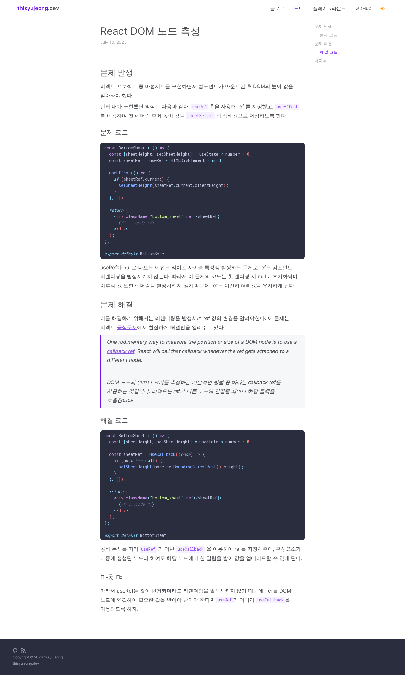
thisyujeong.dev (26, 663)
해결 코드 (329, 52)
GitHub (363, 8)
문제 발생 (323, 26)
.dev (38, 8)
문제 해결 (323, 43)
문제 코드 (328, 34)
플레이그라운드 (329, 8)
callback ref (120, 351)
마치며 (320, 60)
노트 (298, 8)
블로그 (277, 8)
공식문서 (127, 327)
